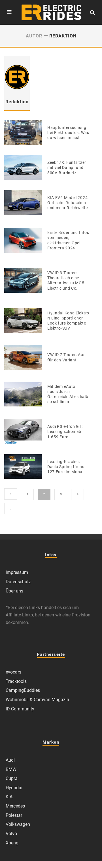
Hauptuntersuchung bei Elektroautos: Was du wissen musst (68, 132)
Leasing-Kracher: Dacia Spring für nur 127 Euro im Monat (66, 466)
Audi (10, 760)
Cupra (12, 778)
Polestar (14, 815)
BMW (11, 769)
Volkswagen (18, 824)
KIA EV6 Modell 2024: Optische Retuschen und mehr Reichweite (68, 202)
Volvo (11, 833)
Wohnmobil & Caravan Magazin (37, 699)
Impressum (17, 572)
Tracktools (16, 681)
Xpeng (12, 843)
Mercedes (15, 806)
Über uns (14, 591)
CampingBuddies (23, 690)
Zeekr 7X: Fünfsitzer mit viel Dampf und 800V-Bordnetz (66, 167)
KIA (9, 796)
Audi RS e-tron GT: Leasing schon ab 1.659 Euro (65, 431)
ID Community (20, 709)
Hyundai (14, 787)
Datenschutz (18, 581)
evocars (13, 672)
